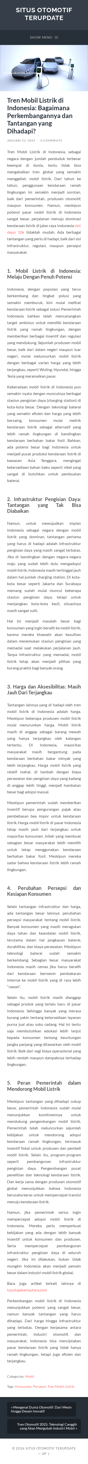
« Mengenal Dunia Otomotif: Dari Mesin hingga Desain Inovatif (41, 1409)
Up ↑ (46, 1454)
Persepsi (39, 1386)
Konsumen (23, 1386)
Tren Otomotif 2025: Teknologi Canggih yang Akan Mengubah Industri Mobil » (47, 1426)
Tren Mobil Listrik (60, 1386)
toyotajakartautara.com (27, 1290)
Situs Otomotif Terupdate (44, 14)
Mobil (29, 1376)
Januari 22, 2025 (21, 140)
